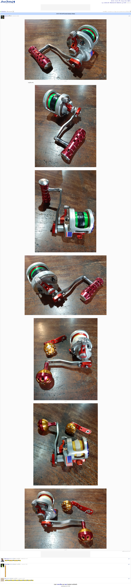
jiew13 (6, 15)
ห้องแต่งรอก (3, 11)
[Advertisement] (65, 554)
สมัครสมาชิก (106, 2)
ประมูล (122, 0)
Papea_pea (6, 558)
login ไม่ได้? (123, 2)
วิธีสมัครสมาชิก (113, 2)
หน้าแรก (112, 0)
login (103, 2)
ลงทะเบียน (59, 584)
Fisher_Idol (6, 564)
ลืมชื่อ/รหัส (119, 2)
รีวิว (119, 0)
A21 (5, 578)
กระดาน (116, 0)
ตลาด (126, 0)
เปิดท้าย (128, 0)
